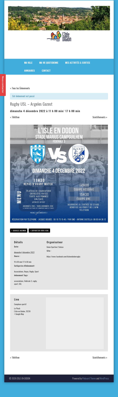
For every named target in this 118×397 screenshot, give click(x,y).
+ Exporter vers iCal (39, 230)
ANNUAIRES (29, 70)
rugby (35, 281)
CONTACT (46, 70)
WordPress (104, 378)
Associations (18, 271)
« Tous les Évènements (20, 88)
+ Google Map (19, 314)
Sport (37, 271)
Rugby (31, 271)
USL (20, 283)
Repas (26, 271)
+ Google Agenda (18, 230)
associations (18, 281)
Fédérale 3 (28, 281)
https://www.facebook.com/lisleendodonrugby (63, 256)
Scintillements (100, 117)
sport (16, 283)
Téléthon (14, 117)
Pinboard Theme (89, 378)
